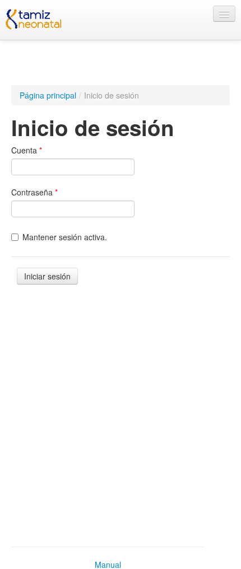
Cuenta (26, 150)
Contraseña (34, 192)
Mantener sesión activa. (64, 236)
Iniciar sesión (47, 276)
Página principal (48, 95)
